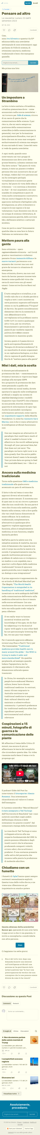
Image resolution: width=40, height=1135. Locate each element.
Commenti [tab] (7, 1003)
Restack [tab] (16, 1003)
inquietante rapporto (14, 415)
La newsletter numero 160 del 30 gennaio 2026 (14, 1065)
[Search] (36, 1031)
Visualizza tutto (10, 1093)
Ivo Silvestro (13, 38)
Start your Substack (15, 1128)
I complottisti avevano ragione (12, 1060)
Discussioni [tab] (25, 1031)
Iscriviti (28, 3)
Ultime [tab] (15, 1031)
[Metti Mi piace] (4, 30)
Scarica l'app (29, 1128)
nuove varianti (9, 261)
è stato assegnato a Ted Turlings (17, 810)
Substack (11, 1132)
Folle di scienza (23, 115)
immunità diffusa (24, 258)
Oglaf (15, 876)
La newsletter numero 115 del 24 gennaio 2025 (14, 1081)
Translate (6, 9)
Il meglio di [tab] (7, 1031)
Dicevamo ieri (8, 1078)
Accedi (35, 3)
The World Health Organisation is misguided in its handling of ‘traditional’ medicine (18, 587)
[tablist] (11, 1003)
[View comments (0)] (9, 30)
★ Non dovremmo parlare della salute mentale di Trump (13, 1040)
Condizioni (26, 1122)
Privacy (19, 1122)
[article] (20, 1045)
